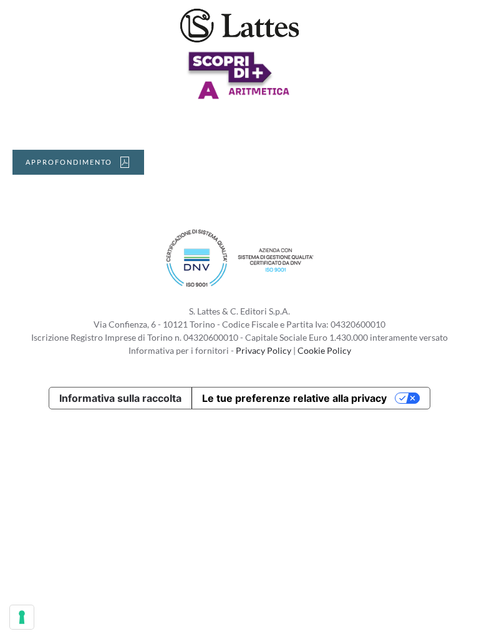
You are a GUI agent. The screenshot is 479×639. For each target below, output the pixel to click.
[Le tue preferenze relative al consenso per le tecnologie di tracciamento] (22, 617)
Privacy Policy (263, 350)
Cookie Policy (324, 350)
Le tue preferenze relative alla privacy (294, 398)
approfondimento (69, 162)
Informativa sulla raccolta (120, 398)
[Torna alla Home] (239, 25)
